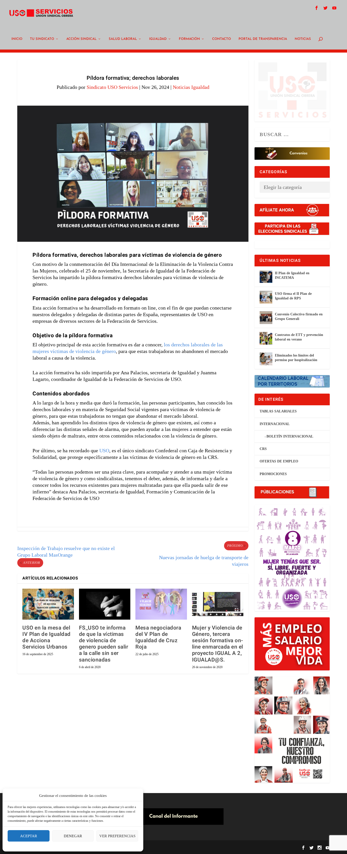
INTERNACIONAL (275, 424)
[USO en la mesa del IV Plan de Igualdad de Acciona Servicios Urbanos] (48, 604)
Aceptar (28, 836)
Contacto (221, 39)
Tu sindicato (42, 39)
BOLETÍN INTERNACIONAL (289, 436)
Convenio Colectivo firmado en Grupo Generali (299, 316)
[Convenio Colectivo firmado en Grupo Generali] (266, 317)
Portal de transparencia (263, 39)
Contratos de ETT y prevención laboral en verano (299, 337)
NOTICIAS (303, 39)
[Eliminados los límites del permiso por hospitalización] (266, 358)
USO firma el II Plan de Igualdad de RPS (293, 296)
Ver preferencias (117, 836)
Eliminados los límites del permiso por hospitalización (296, 357)
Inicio (16, 39)
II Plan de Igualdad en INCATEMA (292, 275)
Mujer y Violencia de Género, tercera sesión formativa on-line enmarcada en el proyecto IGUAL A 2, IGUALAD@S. (217, 644)
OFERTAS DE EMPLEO (279, 461)
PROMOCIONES (273, 474)
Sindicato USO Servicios (112, 87)
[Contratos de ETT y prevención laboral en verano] (266, 338)
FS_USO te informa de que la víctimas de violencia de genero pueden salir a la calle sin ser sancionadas (103, 644)
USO (104, 450)
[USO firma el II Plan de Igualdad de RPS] (266, 297)
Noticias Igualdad (191, 87)
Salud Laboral (123, 39)
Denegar (73, 836)
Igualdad (158, 39)
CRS (263, 449)
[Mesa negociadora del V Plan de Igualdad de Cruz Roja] (161, 604)
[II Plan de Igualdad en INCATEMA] (266, 276)
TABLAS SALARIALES (278, 411)
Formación (189, 39)
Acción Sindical (81, 39)
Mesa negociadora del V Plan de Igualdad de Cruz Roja (158, 637)
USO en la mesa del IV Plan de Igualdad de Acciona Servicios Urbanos (46, 637)
